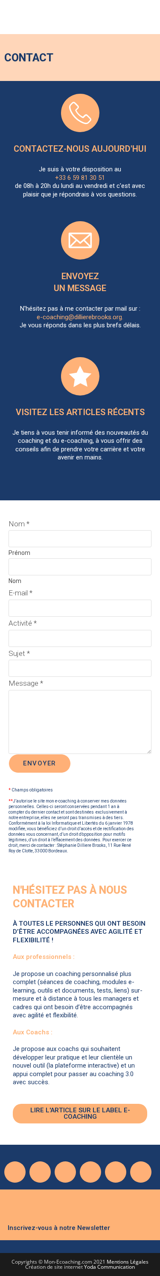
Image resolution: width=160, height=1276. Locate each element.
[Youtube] (65, 1172)
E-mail (20, 593)
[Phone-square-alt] (115, 1172)
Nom (19, 524)
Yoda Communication (109, 1266)
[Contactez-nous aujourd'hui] (80, 113)
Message (26, 683)
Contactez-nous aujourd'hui (80, 149)
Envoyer (39, 763)
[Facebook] (15, 1172)
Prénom (19, 552)
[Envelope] (140, 1172)
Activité (23, 623)
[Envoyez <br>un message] (80, 240)
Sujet (19, 653)
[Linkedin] (90, 1172)
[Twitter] (40, 1172)
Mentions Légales (127, 1261)
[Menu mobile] (149, 19)
